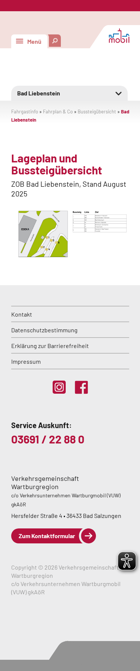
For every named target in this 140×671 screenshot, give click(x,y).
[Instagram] (59, 387)
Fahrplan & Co (58, 112)
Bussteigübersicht (97, 112)
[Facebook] (81, 387)
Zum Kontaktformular (47, 535)
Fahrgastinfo (24, 112)
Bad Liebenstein (38, 93)
